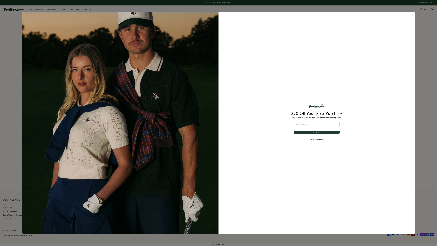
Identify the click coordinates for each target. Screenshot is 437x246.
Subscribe (317, 132)
